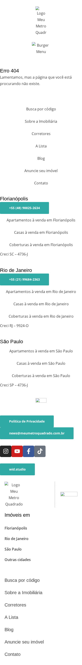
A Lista (41, 146)
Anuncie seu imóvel (41, 170)
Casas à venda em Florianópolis (41, 232)
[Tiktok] (40, 451)
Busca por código (41, 109)
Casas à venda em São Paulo (41, 363)
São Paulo (13, 549)
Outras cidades (18, 559)
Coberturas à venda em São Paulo (41, 375)
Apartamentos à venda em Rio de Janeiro (41, 291)
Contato (41, 183)
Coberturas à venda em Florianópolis (41, 244)
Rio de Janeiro (16, 538)
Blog (41, 158)
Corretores (41, 133)
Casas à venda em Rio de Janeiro (41, 303)
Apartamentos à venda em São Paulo (41, 351)
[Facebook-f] (28, 451)
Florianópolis (16, 528)
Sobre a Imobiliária (41, 121)
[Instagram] (5, 451)
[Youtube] (17, 451)
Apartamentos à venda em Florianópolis (41, 220)
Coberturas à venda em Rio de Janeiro (41, 316)
